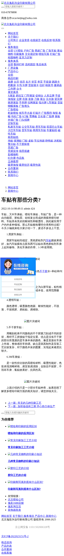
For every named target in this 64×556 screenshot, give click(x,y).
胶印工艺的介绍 (17, 475)
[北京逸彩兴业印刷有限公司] (32, 3)
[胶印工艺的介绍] (18, 468)
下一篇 (31, 406)
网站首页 (13, 33)
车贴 (48, 240)
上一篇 (24, 402)
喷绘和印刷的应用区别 (21, 433)
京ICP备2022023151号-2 (15, 536)
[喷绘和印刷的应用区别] (22, 426)
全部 (10, 50)
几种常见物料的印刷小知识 (23, 461)
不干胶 (43, 271)
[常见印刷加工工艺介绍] (22, 440)
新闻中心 (13, 191)
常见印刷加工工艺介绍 (21, 447)
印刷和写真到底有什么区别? (24, 489)
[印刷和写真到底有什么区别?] (25, 482)
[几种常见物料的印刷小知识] (25, 454)
